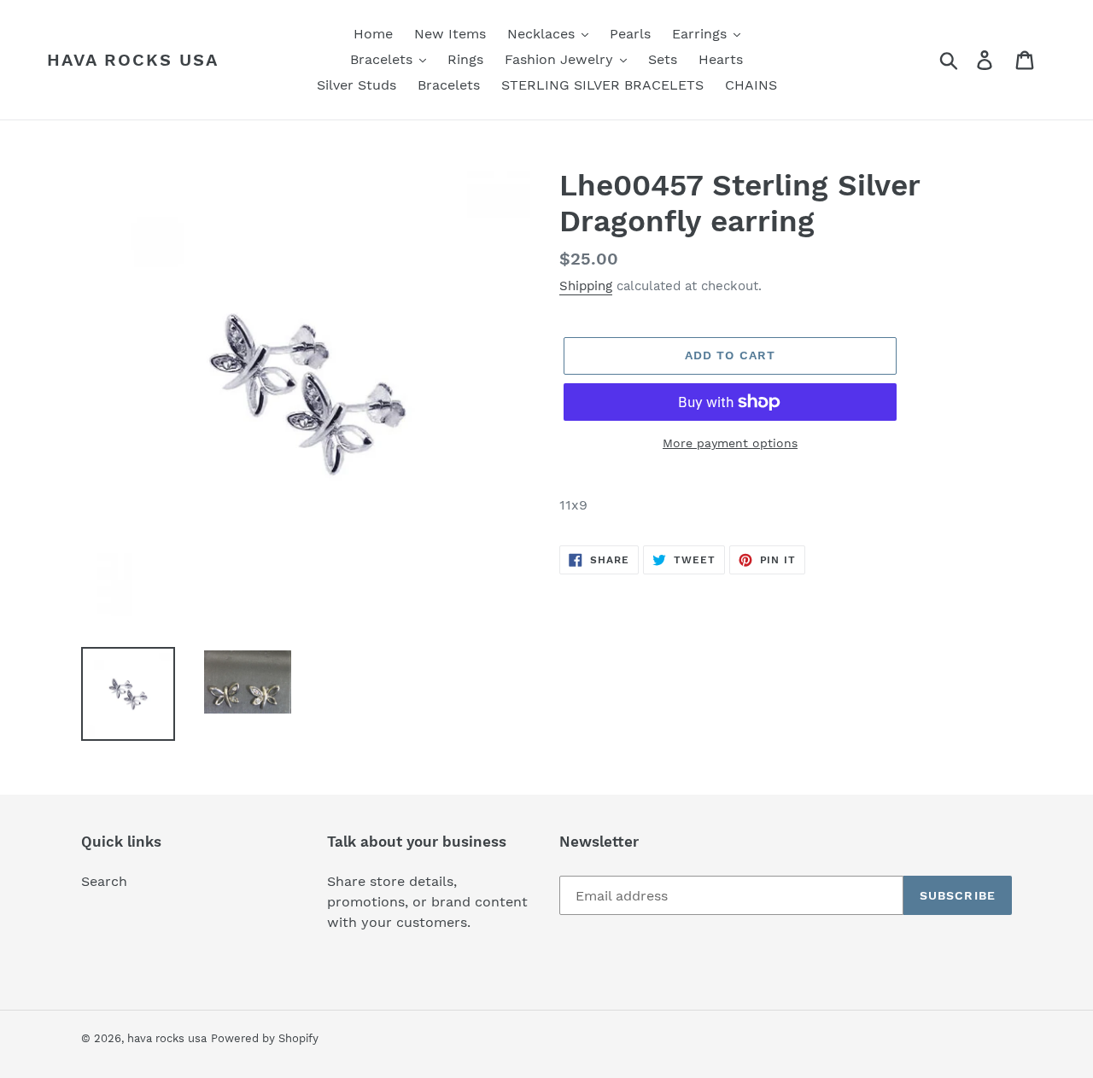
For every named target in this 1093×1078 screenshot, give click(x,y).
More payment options (730, 443)
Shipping (585, 286)
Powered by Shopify (265, 1038)
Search (104, 881)
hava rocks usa (133, 60)
